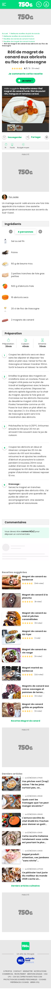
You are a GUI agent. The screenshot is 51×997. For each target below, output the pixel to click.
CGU (45, 974)
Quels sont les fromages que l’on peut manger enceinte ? (35, 802)
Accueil (5, 33)
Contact (17, 971)
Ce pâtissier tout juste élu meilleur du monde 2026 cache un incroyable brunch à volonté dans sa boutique (35, 876)
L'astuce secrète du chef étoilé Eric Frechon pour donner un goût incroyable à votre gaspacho (35, 821)
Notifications (40, 971)
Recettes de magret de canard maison (19, 41)
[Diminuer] (11, 231)
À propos (7, 971)
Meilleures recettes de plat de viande (25, 33)
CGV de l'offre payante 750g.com (27, 977)
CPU (9, 977)
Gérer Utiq (34, 982)
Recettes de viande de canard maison (19, 39)
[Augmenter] (40, 231)
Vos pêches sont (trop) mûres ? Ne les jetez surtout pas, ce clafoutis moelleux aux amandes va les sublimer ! (35, 784)
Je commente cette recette (25, 73)
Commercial (7, 974)
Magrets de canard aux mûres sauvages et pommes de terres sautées (35, 689)
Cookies (42, 979)
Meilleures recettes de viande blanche (18, 36)
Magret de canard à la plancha (35, 596)
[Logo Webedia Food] (25, 960)
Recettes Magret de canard (25, 720)
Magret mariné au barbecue (32, 669)
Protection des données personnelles (20, 979)
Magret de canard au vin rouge (34, 651)
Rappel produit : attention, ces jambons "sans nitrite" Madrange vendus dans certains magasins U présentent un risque (35, 857)
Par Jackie (14, 197)
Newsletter (28, 971)
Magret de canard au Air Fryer (34, 633)
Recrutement (20, 974)
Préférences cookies (19, 982)
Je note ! (27, 80)
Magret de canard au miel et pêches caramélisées (34, 616)
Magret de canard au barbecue (34, 578)
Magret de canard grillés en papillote (32, 706)
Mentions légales (34, 974)
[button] (33, 137)
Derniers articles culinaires (25, 885)
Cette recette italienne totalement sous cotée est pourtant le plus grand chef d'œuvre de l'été (35, 839)
